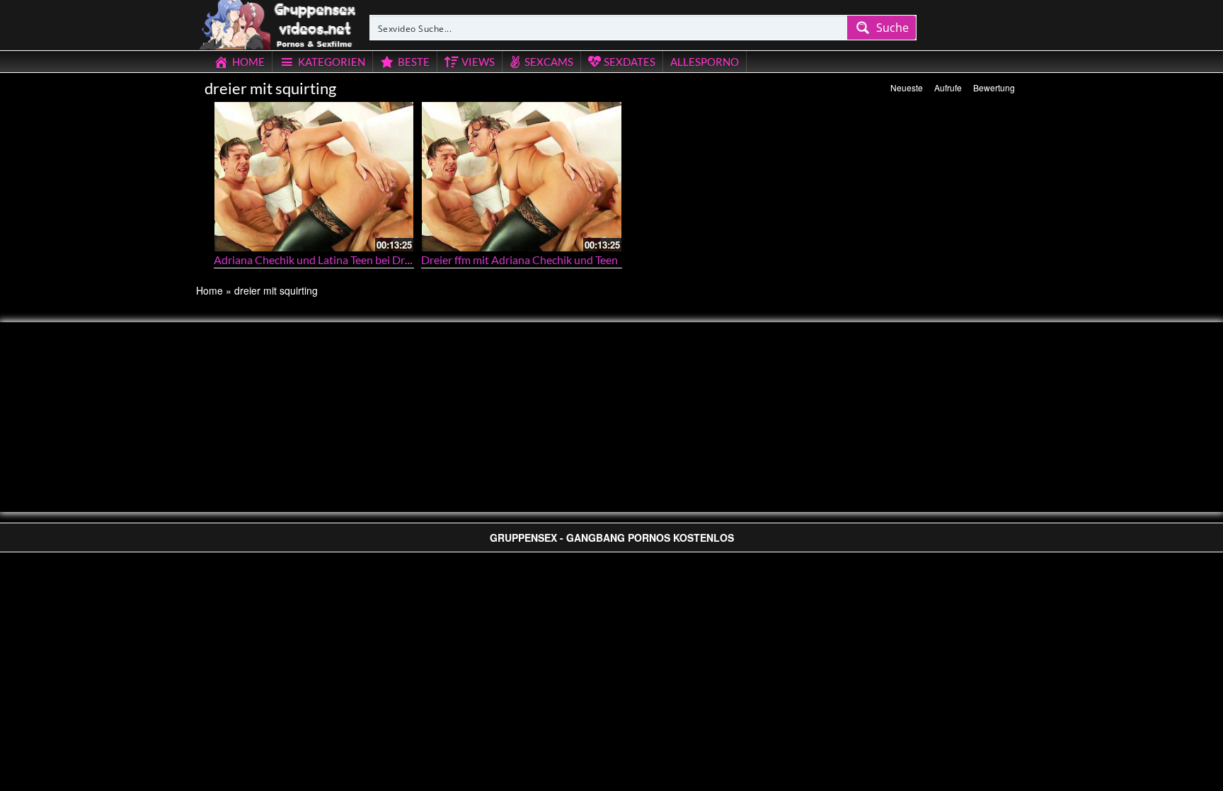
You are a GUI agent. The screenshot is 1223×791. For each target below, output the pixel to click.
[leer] (279, 23)
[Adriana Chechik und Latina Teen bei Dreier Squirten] (314, 176)
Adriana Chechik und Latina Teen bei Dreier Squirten (340, 259)
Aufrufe (948, 87)
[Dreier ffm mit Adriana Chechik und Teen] (521, 176)
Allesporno (704, 61)
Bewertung (994, 87)
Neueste (906, 87)
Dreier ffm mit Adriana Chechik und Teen (519, 259)
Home (209, 290)
